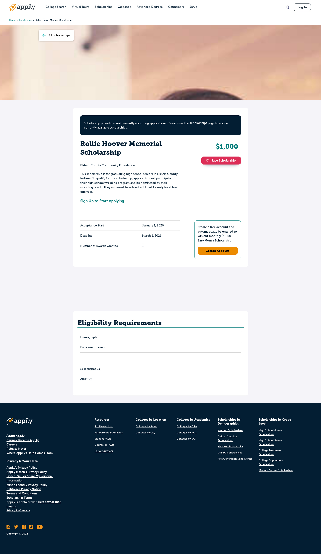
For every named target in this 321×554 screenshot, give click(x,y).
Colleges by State (146, 426)
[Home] (22, 7)
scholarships (25, 20)
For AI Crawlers (104, 451)
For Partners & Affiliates (109, 432)
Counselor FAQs (104, 444)
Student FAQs (103, 438)
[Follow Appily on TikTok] (31, 527)
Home (12, 20)
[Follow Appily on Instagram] (8, 527)
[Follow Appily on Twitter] (16, 527)
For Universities (104, 426)
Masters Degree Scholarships (276, 470)
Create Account (218, 250)
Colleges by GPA (187, 426)
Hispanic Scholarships (230, 446)
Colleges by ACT (187, 432)
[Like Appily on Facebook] (24, 527)
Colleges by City (145, 432)
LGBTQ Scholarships (230, 452)
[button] (208, 160)
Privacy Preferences (18, 510)
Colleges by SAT (186, 438)
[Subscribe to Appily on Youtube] (40, 527)
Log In (302, 7)
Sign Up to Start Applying (102, 201)
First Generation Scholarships (235, 458)
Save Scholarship (223, 160)
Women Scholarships (230, 430)
